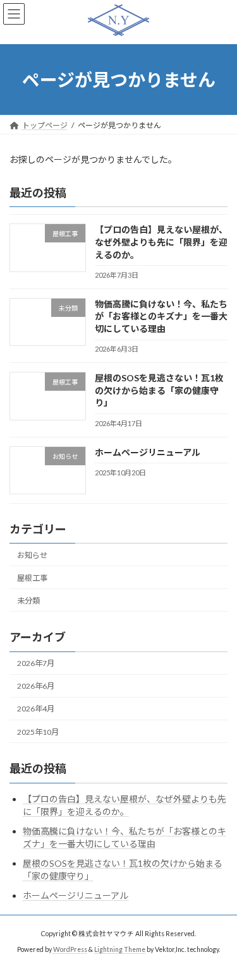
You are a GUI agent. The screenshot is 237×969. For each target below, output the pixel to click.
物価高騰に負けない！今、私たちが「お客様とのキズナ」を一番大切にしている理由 (161, 316)
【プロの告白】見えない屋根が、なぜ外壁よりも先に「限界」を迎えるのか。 (161, 242)
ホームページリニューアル (147, 452)
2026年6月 (35, 686)
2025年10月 (38, 732)
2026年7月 (35, 663)
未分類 (28, 600)
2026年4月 (35, 709)
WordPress (70, 949)
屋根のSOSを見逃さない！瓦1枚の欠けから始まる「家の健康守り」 (159, 390)
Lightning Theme (119, 949)
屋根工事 (32, 578)
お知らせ (32, 555)
